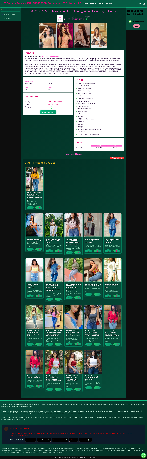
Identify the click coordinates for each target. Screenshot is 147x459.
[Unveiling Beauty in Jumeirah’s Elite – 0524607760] (34, 270)
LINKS (136, 26)
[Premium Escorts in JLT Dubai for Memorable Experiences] (93, 362)
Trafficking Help (44, 440)
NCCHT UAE (30, 440)
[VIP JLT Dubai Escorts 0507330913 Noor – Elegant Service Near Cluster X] (34, 317)
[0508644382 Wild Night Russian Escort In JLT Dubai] (54, 225)
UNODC (73, 440)
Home (86, 4)
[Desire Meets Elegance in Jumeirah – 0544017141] (93, 270)
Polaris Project (86, 440)
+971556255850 (75, 19)
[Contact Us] (143, 3)
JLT (43, 56)
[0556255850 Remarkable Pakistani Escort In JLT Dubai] (112, 270)
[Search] (140, 3)
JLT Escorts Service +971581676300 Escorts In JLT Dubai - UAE (41, 3)
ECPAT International (60, 440)
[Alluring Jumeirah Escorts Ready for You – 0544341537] (112, 225)
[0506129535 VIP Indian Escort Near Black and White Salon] (73, 317)
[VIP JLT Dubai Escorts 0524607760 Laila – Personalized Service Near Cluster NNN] (73, 362)
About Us (93, 4)
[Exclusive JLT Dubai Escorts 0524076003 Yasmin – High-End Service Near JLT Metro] (112, 317)
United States (7, 18)
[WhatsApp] (38, 207)
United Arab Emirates (52, 56)
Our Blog (109, 4)
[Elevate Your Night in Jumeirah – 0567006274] (34, 362)
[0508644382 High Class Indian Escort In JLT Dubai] (34, 225)
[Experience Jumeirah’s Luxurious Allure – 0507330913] (93, 225)
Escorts (101, 4)
